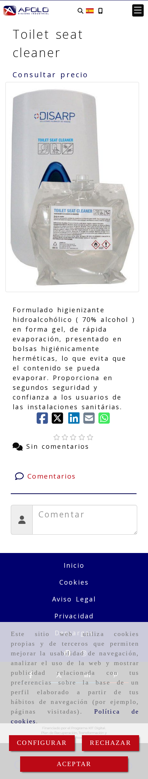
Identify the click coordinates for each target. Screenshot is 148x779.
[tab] (73, 476)
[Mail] (90, 420)
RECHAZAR (110, 742)
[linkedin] (75, 420)
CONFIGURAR (42, 742)
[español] (90, 10)
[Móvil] (100, 10)
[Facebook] (44, 420)
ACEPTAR (74, 764)
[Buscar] (80, 10)
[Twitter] (60, 420)
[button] (138, 10)
